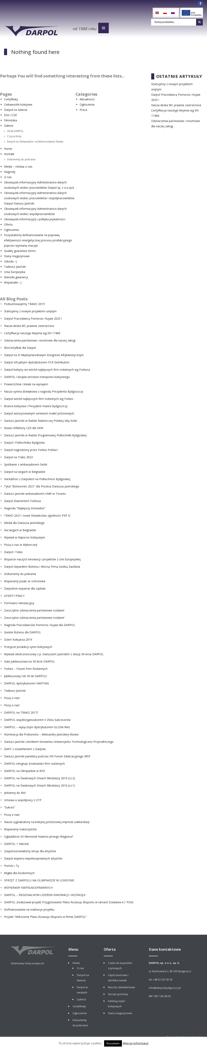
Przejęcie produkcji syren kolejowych (28, 647)
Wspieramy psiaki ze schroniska (24, 581)
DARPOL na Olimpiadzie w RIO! (24, 771)
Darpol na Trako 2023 (18, 457)
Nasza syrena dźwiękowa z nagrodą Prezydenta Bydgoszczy (43, 391)
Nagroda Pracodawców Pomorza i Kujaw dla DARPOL (39, 625)
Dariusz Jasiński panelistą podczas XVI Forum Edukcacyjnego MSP (47, 756)
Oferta (8, 224)
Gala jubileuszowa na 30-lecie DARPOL (29, 661)
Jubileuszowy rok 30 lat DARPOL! (25, 676)
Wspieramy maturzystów (20, 829)
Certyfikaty (11, 99)
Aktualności (87, 99)
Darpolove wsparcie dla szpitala (24, 588)
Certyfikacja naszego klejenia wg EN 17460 (32, 333)
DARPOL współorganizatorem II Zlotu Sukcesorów (37, 720)
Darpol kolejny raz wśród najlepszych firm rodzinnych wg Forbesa (47, 369)
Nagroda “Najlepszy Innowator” (24, 508)
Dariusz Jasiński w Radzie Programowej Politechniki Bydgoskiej (45, 435)
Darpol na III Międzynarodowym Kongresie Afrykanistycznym (44, 355)
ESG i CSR (10, 115)
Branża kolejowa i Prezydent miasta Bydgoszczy (36, 406)
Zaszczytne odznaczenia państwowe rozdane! (34, 610)
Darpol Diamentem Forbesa (22, 501)
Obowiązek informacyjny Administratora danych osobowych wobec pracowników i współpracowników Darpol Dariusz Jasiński (39, 198)
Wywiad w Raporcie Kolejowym (24, 537)
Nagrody (9, 172)
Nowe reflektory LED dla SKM (23, 428)
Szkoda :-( (10, 261)
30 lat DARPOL (15, 131)
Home (8, 149)
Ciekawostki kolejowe (18, 104)
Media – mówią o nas (18, 166)
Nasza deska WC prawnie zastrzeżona (29, 326)
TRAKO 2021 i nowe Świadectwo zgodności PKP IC (37, 515)
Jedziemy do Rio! (15, 793)
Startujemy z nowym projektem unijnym (30, 311)
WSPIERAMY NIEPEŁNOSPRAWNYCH (28, 888)
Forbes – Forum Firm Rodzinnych (26, 669)
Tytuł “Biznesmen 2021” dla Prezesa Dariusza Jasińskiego (41, 486)
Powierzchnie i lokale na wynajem (26, 384)
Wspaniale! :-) (12, 282)
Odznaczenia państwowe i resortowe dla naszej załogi (39, 340)
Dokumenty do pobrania (21, 159)
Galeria (8, 125)
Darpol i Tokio (13, 552)
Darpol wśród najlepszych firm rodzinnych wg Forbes (38, 399)
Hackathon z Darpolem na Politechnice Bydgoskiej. (37, 479)
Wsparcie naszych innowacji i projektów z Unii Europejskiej (42, 559)
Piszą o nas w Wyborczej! (20, 545)
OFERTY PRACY (14, 596)
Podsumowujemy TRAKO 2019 (24, 304)
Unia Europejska (14, 272)
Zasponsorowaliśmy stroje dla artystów (30, 851)
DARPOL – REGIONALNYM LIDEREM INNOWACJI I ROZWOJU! (44, 895)
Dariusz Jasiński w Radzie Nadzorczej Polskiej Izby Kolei (40, 421)
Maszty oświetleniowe (121, 987)
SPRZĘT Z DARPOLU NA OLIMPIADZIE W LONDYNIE (39, 880)
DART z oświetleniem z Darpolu (25, 749)
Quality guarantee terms (20, 251)
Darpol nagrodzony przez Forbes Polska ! (31, 450)
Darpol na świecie (15, 110)
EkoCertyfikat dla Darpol (20, 348)
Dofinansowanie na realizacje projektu (29, 909)
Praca (83, 110)
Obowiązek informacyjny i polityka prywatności (34, 219)
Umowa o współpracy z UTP (22, 800)
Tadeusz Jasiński (15, 267)
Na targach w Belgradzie (20, 530)
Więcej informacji (135, 1043)
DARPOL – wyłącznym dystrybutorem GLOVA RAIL (37, 727)
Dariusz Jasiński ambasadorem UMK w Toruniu (35, 494)
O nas (8, 177)
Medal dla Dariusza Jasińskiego (24, 523)
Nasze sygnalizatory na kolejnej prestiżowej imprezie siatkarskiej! (46, 822)
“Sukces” (9, 807)
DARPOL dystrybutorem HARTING (26, 683)
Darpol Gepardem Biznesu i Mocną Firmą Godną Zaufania (42, 566)
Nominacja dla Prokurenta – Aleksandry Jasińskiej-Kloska (41, 734)
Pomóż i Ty (11, 866)
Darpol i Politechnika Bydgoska (24, 442)
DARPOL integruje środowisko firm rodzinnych (34, 763)
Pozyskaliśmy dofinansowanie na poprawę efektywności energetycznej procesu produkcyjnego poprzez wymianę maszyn (38, 240)
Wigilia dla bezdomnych (19, 873)
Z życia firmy (14, 136)
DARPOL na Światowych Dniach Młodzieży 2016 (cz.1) (39, 785)
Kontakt (9, 154)
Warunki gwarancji (16, 277)
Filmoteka (10, 120)
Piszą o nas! (12, 698)
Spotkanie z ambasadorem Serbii (25, 464)
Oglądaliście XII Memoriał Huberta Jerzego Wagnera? (38, 836)
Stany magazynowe (17, 256)
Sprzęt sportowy (118, 994)
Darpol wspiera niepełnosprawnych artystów (33, 858)
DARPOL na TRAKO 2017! (21, 712)
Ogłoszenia (11, 230)
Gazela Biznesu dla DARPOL (22, 632)
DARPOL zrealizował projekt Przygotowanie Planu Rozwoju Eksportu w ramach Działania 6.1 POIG (68, 902)
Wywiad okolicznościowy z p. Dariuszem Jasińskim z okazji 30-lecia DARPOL (54, 654)
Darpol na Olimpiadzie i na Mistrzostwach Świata (35, 141)
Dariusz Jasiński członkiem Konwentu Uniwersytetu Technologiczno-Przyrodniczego (59, 742)
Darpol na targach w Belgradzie (24, 472)
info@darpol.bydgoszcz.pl (165, 988)
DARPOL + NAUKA (16, 844)
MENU (103, 28)
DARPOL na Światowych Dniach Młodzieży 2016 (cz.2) (39, 778)
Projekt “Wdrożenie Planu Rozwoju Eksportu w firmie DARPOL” (45, 917)
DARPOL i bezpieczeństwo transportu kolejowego (37, 377)
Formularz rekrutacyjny (19, 603)
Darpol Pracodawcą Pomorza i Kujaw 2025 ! (33, 318)
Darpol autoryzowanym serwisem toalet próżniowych (39, 413)
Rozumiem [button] (113, 1043)
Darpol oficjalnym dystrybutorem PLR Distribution (36, 362)
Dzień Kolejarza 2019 (18, 639)
